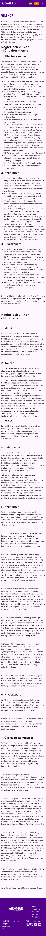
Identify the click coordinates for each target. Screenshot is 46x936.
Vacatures (36, 917)
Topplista (36, 909)
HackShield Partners (10, 921)
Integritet (6, 926)
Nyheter (35, 912)
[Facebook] (31, 924)
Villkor (4, 929)
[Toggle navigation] (42, 3)
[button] (30, 3)
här (2, 304)
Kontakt (35, 914)
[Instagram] (35, 924)
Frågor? (5, 923)
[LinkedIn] (38, 924)
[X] (27, 924)
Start (34, 906)
